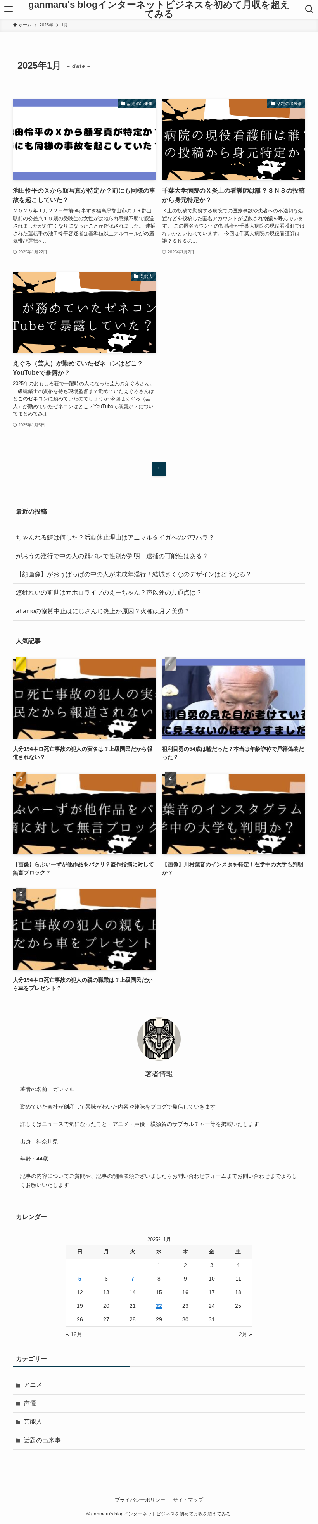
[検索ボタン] (309, 9)
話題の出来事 (42, 1440)
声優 (30, 1403)
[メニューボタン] (8, 9)
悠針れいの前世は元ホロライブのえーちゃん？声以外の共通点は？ (109, 592)
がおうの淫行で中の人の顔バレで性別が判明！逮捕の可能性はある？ (112, 556)
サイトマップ (188, 1500)
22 (159, 1306)
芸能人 (33, 1421)
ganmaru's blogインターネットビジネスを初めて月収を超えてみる (159, 9)
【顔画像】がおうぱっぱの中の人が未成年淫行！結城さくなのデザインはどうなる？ (134, 574)
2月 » (245, 1334)
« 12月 (74, 1334)
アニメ (33, 1384)
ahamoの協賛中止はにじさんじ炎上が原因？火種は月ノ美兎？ (103, 611)
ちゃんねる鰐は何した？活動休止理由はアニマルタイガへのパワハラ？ (115, 537)
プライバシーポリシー (140, 1500)
